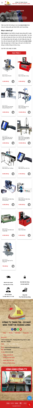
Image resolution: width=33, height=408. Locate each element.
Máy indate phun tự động (7, 168)
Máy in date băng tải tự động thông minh (23, 107)
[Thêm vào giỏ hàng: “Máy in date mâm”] (29, 235)
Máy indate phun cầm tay (23, 168)
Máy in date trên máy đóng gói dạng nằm (8, 200)
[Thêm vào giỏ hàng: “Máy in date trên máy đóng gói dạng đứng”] (29, 204)
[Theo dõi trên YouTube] (20, 329)
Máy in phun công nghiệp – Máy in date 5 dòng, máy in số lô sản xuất (24, 138)
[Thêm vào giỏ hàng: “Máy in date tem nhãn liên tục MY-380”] (13, 235)
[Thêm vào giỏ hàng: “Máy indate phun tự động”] (13, 173)
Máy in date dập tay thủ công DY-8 (7, 261)
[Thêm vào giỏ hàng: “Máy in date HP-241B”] (13, 81)
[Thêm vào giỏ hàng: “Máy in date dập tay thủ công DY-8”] (13, 266)
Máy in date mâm (22, 229)
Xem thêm (16, 53)
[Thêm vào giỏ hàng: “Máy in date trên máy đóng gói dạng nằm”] (13, 204)
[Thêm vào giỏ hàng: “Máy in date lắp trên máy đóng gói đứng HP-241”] (13, 112)
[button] (2, 3)
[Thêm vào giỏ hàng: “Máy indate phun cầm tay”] (29, 173)
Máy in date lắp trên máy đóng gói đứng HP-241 (7, 107)
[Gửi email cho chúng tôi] (15, 329)
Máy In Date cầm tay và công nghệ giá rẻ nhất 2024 (7, 138)
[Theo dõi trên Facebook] (12, 329)
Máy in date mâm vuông (23, 75)
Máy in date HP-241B (6, 75)
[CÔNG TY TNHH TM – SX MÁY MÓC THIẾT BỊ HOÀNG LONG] (17, 2)
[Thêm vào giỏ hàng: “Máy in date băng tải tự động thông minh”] (29, 112)
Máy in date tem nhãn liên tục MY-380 (8, 230)
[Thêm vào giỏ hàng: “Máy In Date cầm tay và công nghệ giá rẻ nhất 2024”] (13, 143)
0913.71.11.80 (9, 352)
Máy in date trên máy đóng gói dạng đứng (24, 200)
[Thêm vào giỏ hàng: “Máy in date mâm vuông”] (29, 81)
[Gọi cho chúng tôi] (18, 329)
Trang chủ (12, 10)
